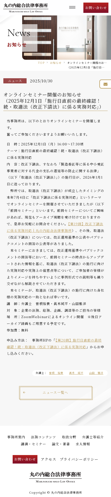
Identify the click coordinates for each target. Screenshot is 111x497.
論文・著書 (61, 443)
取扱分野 (69, 436)
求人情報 (83, 443)
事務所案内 (16, 436)
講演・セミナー (33, 443)
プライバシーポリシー (79, 459)
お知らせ (55, 63)
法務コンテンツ (43, 436)
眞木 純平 (76, 373)
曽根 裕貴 (56, 373)
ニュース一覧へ (55, 392)
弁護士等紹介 (93, 436)
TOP (41, 63)
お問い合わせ (96, 7)
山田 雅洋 (96, 373)
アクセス (48, 459)
